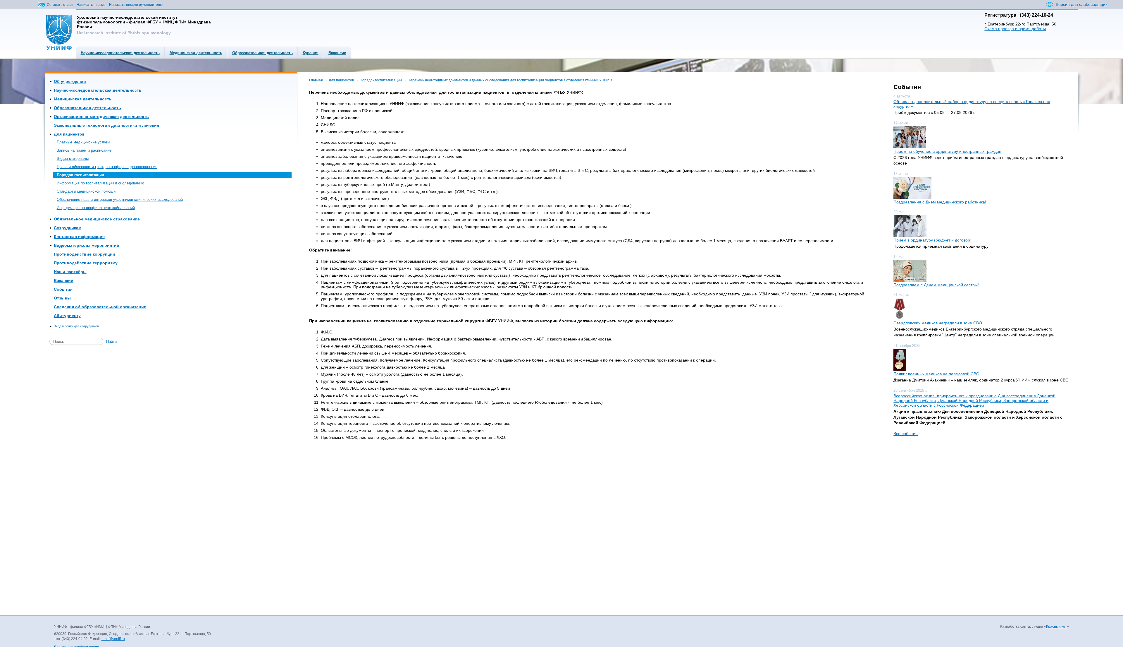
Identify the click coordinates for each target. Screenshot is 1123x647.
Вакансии (337, 53)
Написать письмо (91, 5)
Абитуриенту (67, 315)
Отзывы (62, 298)
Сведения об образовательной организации (100, 306)
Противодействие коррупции (84, 254)
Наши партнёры (70, 271)
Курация (310, 53)
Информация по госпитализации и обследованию (100, 183)
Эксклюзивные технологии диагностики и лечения (106, 125)
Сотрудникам (67, 227)
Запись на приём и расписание (84, 150)
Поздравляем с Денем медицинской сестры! (936, 285)
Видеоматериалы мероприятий (86, 245)
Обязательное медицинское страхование (97, 219)
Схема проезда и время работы (1015, 28)
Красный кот (1056, 626)
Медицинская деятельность (196, 53)
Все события (905, 433)
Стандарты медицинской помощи (86, 191)
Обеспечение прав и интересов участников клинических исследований (120, 199)
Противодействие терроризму (86, 263)
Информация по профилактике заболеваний (96, 208)
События (63, 289)
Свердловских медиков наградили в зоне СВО (937, 323)
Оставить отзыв (60, 5)
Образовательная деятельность (262, 53)
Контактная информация (79, 236)
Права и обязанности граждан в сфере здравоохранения (107, 167)
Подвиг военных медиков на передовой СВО (936, 374)
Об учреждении (70, 81)
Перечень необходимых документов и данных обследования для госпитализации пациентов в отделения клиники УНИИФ (510, 80)
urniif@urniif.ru (113, 639)
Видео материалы (73, 158)
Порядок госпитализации (80, 175)
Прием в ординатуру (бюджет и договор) (932, 240)
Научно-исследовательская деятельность (120, 53)
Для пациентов (69, 134)
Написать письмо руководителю (136, 5)
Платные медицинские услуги (83, 142)
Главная (316, 80)
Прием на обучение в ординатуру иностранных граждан (947, 151)
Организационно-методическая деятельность (101, 116)
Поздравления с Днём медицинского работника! (939, 202)
